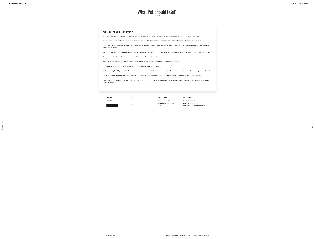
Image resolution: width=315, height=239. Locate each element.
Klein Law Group (121, 66)
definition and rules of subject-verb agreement (152, 71)
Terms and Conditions (203, 235)
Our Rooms (182, 235)
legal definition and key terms (166, 57)
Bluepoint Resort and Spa (17, 3)
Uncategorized (157, 7)
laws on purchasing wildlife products (133, 61)
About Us (189, 235)
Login (294, 3)
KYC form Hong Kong (156, 36)
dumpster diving (193, 45)
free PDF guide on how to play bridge (152, 75)
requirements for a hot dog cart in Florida (136, 52)
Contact (195, 235)
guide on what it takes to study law (124, 40)
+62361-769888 (303, 3)
